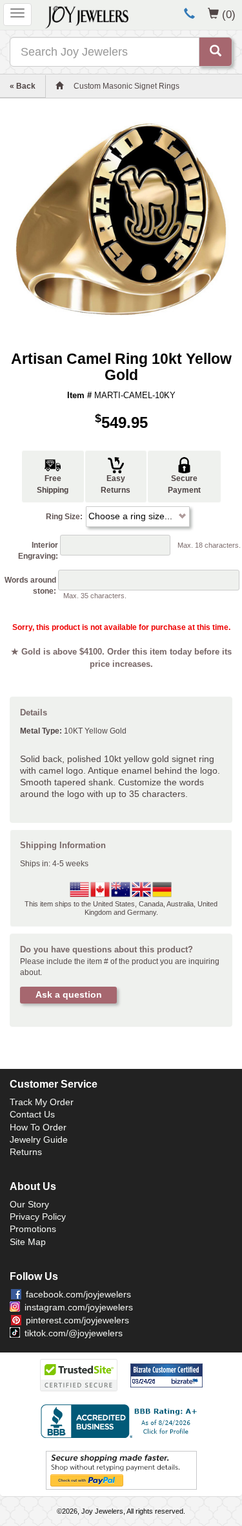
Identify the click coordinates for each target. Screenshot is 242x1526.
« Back (22, 86)
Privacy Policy (38, 1216)
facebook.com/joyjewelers (78, 1294)
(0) (229, 14)
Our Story (29, 1204)
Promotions (33, 1229)
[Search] (215, 52)
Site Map (28, 1242)
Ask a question (68, 994)
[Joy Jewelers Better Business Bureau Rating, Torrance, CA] (121, 1421)
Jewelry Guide (39, 1139)
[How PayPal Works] (121, 1470)
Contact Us (32, 1114)
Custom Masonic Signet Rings (126, 86)
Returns (26, 1152)
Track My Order (42, 1102)
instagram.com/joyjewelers (79, 1307)
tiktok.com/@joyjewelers (74, 1333)
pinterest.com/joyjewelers (77, 1320)
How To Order (38, 1127)
